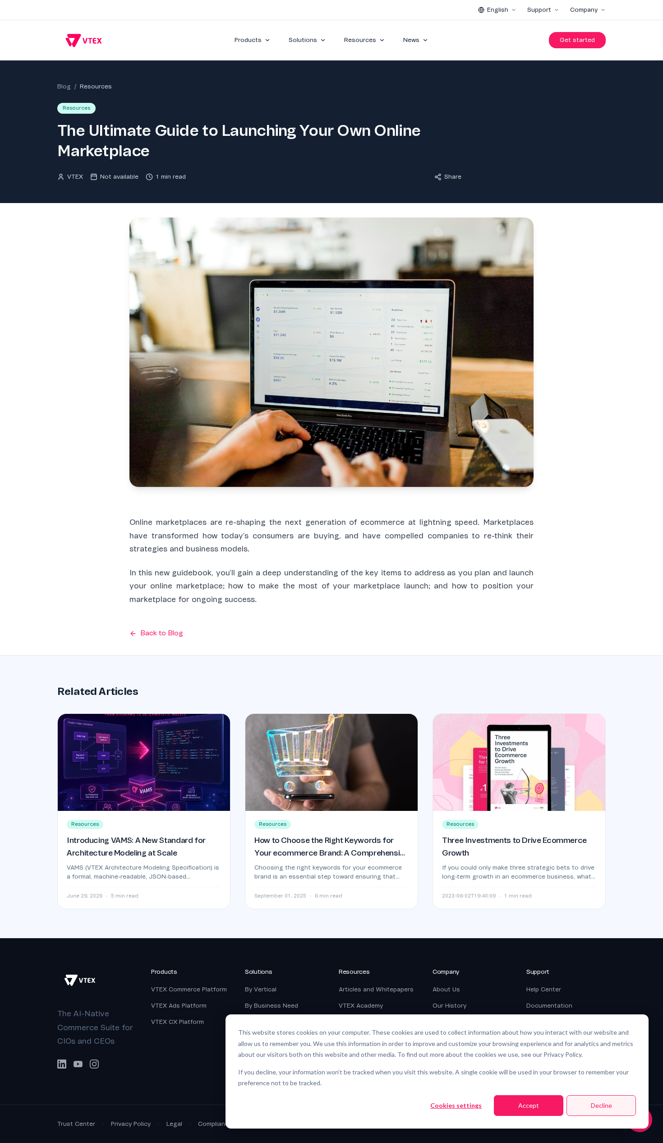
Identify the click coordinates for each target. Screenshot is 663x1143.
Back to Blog (161, 633)
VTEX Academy (361, 1005)
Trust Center (76, 1124)
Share (452, 176)
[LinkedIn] (61, 1064)
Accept (528, 1105)
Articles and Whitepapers (376, 989)
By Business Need (271, 1005)
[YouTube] (78, 1064)
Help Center (543, 989)
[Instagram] (94, 1064)
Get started (577, 40)
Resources (360, 40)
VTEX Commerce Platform (189, 989)
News (411, 40)
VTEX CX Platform (177, 1022)
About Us (446, 989)
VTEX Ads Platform (179, 1005)
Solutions (303, 40)
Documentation (549, 1005)
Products (248, 40)
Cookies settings (456, 1105)
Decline (601, 1105)
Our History (449, 1005)
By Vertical (260, 989)
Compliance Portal (225, 1124)
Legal (174, 1124)
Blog (64, 86)
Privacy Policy (131, 1124)
